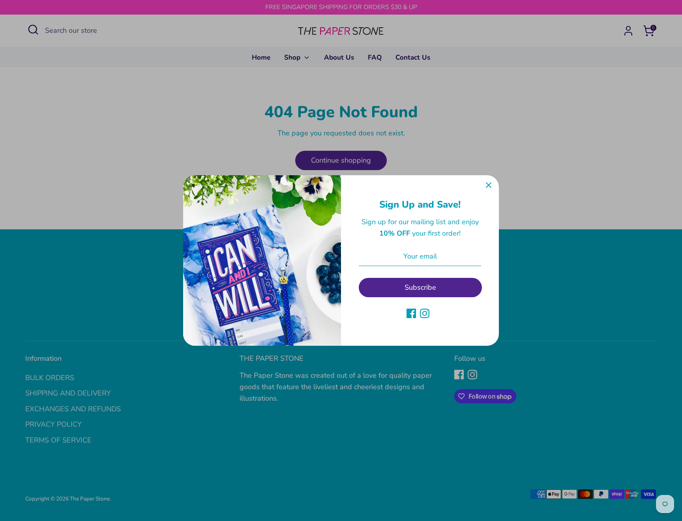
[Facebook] (411, 313)
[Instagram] (424, 313)
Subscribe (420, 287)
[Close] (488, 185)
